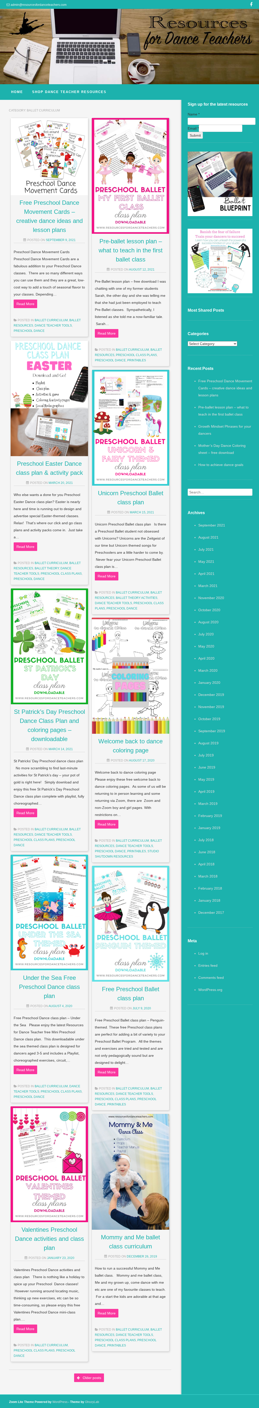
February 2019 (210, 816)
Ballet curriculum (51, 320)
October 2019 (209, 719)
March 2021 (208, 586)
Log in (203, 953)
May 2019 (206, 779)
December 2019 (211, 695)
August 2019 (208, 743)
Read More (25, 304)
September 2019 (211, 731)
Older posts (91, 1378)
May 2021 (206, 562)
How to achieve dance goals (220, 465)
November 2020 (211, 598)
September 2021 (211, 525)
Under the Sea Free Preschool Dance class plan (49, 986)
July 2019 (206, 755)
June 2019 (206, 767)
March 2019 (208, 804)
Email (193, 128)
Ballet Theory (47, 568)
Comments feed (211, 978)
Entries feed (208, 965)
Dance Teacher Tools (53, 325)
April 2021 (206, 574)
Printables (136, 360)
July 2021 (206, 549)
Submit (195, 135)
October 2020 (209, 610)
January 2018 (209, 900)
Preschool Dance (29, 331)
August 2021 (208, 537)
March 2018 (208, 876)
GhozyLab (92, 1402)
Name (194, 114)
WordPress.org (210, 990)
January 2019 (209, 828)
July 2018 (206, 840)
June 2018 (206, 852)
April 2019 (206, 791)
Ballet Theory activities (136, 598)
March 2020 (208, 670)
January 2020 (209, 683)
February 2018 (210, 888)
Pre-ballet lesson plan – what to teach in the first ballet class (131, 250)
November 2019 (211, 707)
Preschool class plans (136, 355)
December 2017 (211, 913)
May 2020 (206, 646)
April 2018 (206, 864)
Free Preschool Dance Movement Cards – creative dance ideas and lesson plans (225, 388)
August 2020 (208, 622)
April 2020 (206, 658)
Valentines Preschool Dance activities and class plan (49, 1238)
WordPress (60, 1402)
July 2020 (206, 634)
